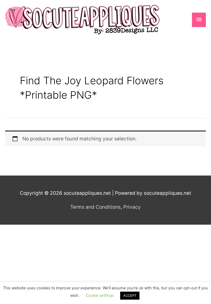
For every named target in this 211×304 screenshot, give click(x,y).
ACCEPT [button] (129, 295)
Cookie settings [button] (100, 295)
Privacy (132, 207)
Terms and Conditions (95, 207)
